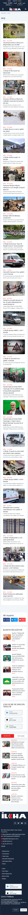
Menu (3, 9)
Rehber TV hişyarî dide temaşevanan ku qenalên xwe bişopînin (18, 646)
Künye (4, 863)
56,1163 (14, 0)
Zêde (2, 846)
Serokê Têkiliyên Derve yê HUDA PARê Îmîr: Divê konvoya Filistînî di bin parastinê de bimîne (18, 658)
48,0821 (9, 0)
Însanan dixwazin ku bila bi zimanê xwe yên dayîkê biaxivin (18, 776)
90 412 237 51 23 (7, 843)
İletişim (4, 878)
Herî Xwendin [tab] (21, 736)
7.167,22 (19, 0)
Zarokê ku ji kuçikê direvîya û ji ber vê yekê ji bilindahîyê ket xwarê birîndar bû (13, 302)
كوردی (15, 3)
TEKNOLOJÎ (14, 650)
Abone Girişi (5, 876)
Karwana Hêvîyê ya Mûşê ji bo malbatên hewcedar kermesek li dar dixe (13, 101)
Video (3, 868)
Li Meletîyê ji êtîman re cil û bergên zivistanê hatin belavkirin (18, 767)
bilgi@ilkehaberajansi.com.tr (10, 838)
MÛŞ (4, 40)
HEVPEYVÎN (14, 740)
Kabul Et (23, 910)
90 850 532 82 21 (7, 841)
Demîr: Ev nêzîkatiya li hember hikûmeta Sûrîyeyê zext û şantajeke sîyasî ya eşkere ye (18, 669)
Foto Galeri (5, 871)
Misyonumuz (5, 851)
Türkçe (5, 3)
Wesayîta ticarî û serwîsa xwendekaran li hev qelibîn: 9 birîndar (12, 509)
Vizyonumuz (5, 853)
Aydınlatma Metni (7, 861)
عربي (24, 3)
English (10, 3)
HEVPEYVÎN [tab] (7, 736)
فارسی (19, 3)
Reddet (16, 910)
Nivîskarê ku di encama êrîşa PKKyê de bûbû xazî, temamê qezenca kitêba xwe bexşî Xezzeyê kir (18, 745)
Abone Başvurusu (7, 873)
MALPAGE (3, 13)
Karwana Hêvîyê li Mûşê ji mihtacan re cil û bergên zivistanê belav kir (14, 187)
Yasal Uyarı (5, 856)
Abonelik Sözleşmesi (8, 858)
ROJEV (13, 640)
